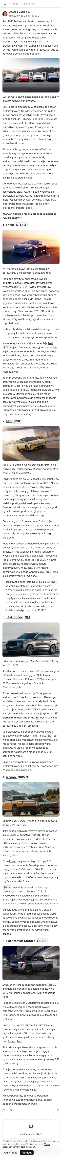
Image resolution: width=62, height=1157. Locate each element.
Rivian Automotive (20, 834)
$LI (27, 617)
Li (51, 675)
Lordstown (33, 1002)
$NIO (17, 421)
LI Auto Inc (14, 617)
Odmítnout (10, 1152)
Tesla (10, 225)
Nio (9, 421)
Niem (5, 559)
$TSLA (21, 225)
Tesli (50, 343)
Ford (19, 1041)
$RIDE (42, 941)
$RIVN (23, 777)
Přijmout (27, 1152)
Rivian (11, 777)
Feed (16, 3)
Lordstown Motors (20, 941)
